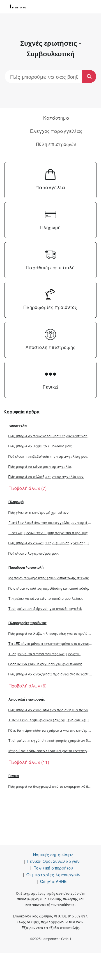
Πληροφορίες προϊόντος (27, 623)
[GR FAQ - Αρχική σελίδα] (20, 6)
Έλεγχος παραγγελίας (56, 131)
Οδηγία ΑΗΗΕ (53, 881)
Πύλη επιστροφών (56, 144)
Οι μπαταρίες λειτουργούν (53, 874)
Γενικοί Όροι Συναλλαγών (53, 861)
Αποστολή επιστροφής (26, 699)
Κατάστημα (56, 118)
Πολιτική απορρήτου (53, 868)
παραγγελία (17, 425)
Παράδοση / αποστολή (25, 568)
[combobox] (43, 76)
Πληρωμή (16, 502)
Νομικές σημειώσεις (53, 854)
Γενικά (13, 776)
